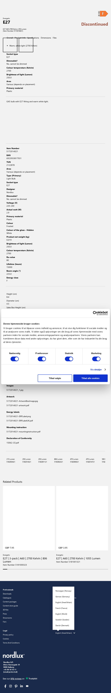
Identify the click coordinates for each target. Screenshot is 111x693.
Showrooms (7, 618)
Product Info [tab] (20, 37)
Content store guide (10, 605)
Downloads (7, 594)
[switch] (42, 359)
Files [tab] (55, 37)
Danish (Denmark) (62, 625)
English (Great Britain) (64, 602)
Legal (5, 630)
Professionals (8, 589)
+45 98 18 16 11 (9, 670)
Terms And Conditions (11, 643)
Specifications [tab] (33, 37)
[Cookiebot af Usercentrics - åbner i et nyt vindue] (95, 313)
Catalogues (7, 598)
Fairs (4, 621)
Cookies (6, 638)
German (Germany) (63, 596)
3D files (5, 610)
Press (5, 614)
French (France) (61, 608)
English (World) (61, 614)
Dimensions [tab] (46, 37)
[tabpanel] (55, 69)
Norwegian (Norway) (63, 591)
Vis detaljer (96, 369)
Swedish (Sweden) (62, 619)
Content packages (9, 601)
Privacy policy (8, 634)
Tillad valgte (55, 378)
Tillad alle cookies (90, 378)
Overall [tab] (10, 37)
